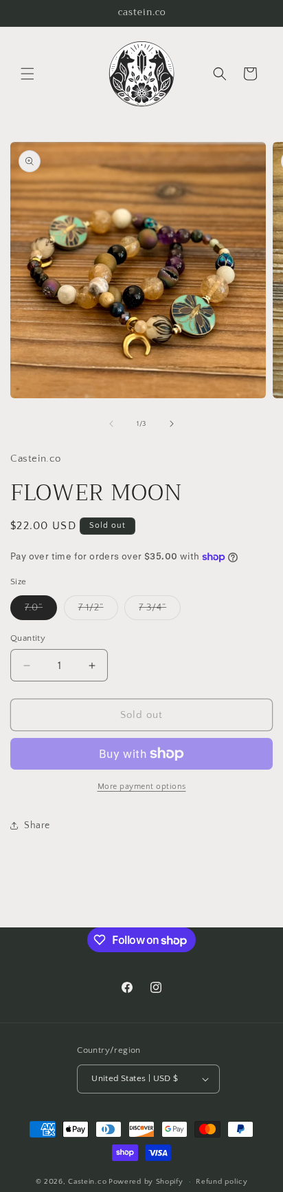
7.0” (41, 611)
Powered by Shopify (146, 1182)
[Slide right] (172, 424)
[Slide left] (111, 424)
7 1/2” (98, 611)
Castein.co (87, 1182)
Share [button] (37, 825)
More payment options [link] (142, 786)
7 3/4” (160, 611)
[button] (27, 74)
